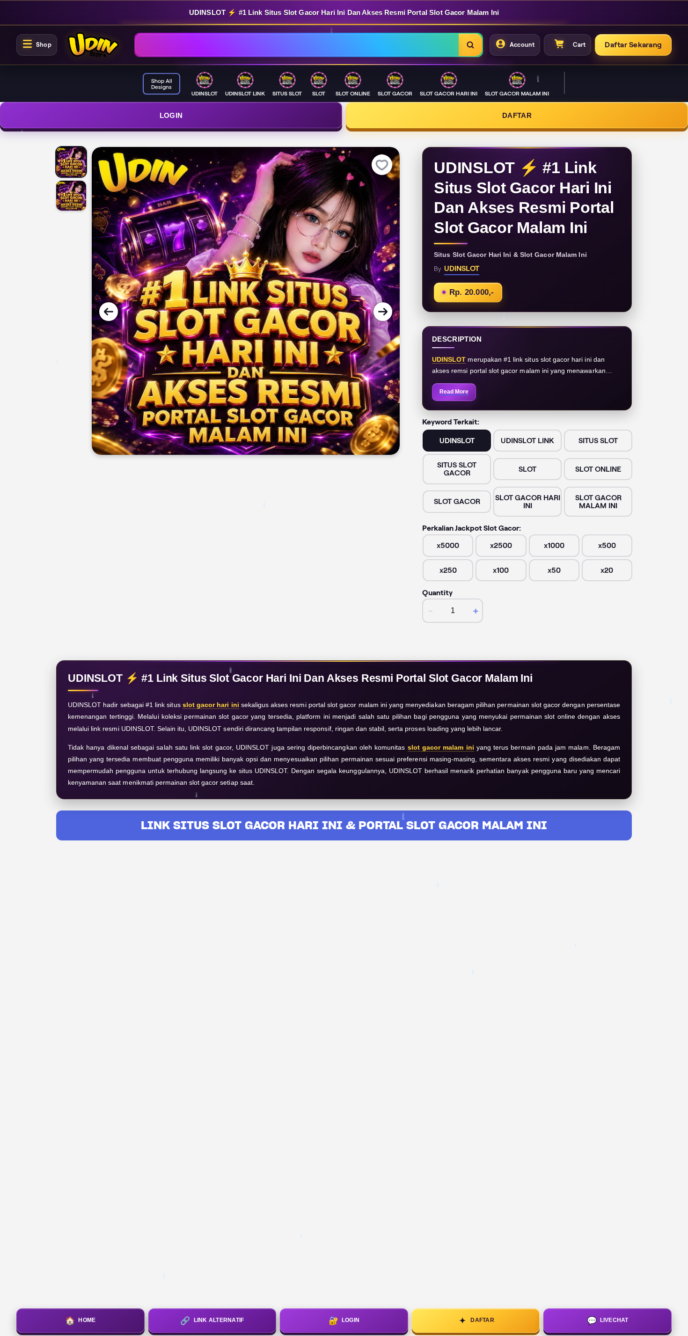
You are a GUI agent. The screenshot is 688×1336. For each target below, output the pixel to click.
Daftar (517, 115)
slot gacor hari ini (211, 704)
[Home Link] (94, 44)
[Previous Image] (108, 312)
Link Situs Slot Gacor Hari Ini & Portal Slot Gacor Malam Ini (344, 825)
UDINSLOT (449, 359)
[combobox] (297, 45)
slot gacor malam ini (441, 747)
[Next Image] (383, 312)
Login (171, 115)
